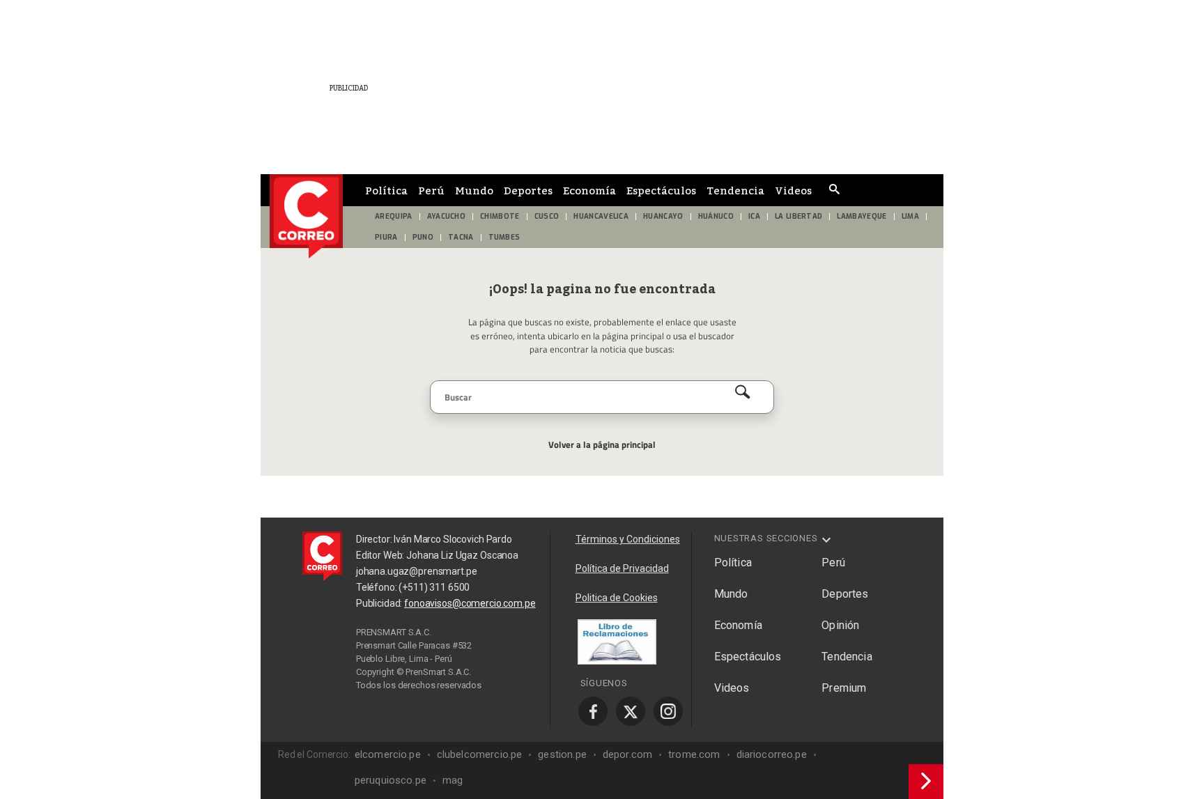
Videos (793, 190)
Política (386, 190)
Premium (843, 688)
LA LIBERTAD (799, 216)
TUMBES (504, 237)
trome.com (694, 754)
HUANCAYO (663, 216)
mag (452, 780)
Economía (589, 190)
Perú (431, 190)
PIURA (386, 237)
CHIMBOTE (500, 216)
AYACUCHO (446, 216)
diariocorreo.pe (771, 754)
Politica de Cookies (617, 597)
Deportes (528, 190)
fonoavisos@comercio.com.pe (469, 603)
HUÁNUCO (716, 216)
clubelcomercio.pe (480, 754)
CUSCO (546, 216)
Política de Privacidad (622, 568)
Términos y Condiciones (628, 539)
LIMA (910, 216)
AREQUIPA (393, 216)
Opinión (840, 625)
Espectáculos (661, 190)
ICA (754, 216)
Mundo (474, 190)
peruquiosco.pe (390, 780)
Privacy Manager (446, 698)
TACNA (461, 237)
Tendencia (735, 190)
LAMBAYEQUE (861, 216)
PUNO (422, 237)
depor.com (627, 754)
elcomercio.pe (388, 754)
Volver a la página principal (602, 444)
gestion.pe (562, 754)
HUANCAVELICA (600, 216)
